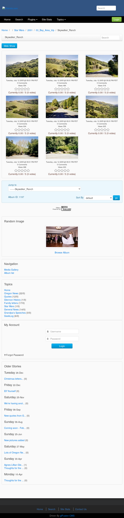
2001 (30, 30)
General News (11, 309)
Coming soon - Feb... (15, 427)
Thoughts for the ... (14, 468)
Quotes (8, 296)
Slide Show (9, 45)
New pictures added (14, 440)
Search (52, 509)
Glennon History (12, 299)
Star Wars (19, 30)
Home (5, 30)
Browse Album (62, 252)
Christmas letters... (13, 378)
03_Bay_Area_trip (45, 30)
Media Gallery (11, 269)
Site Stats (65, 509)
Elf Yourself (10, 391)
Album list (9, 272)
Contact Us (81, 509)
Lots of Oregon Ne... (14, 452)
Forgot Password (15, 354)
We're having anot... (14, 403)
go (116, 197)
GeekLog (9, 315)
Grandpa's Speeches (15, 312)
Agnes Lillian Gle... (13, 464)
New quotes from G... (15, 415)
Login (116, 19)
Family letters (11, 303)
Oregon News (11, 293)
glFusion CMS (67, 515)
